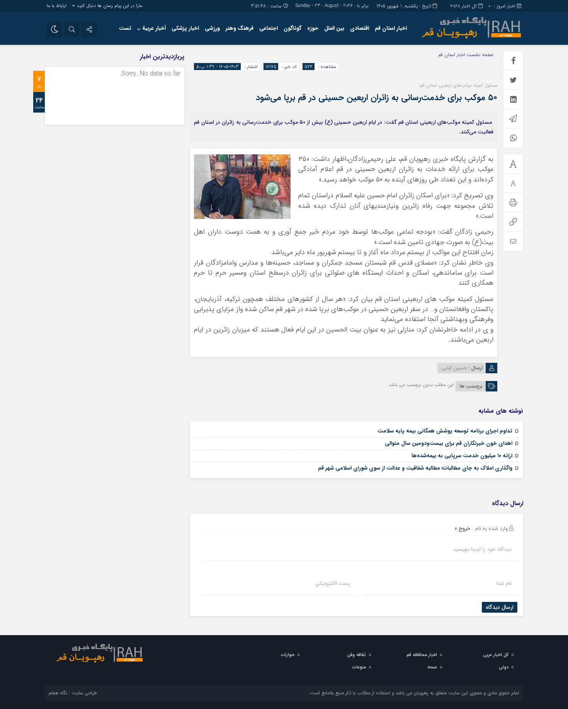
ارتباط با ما (56, 5)
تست (125, 28)
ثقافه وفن (356, 654)
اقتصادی (359, 28)
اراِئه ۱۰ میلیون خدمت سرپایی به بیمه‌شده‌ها (462, 455)
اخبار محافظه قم (421, 654)
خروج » (463, 528)
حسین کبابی (454, 368)
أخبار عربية (154, 28)
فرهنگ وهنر (239, 28)
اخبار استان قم (391, 28)
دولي (503, 667)
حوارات (287, 654)
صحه (432, 667)
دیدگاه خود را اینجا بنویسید (482, 549)
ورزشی (212, 28)
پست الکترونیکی (332, 583)
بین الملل (334, 28)
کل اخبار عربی (495, 654)
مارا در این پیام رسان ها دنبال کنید (109, 5)
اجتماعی (268, 28)
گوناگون (292, 28)
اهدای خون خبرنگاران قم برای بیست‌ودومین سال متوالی (448, 443)
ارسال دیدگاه (500, 607)
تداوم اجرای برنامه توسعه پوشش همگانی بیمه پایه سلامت (445, 431)
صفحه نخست (479, 54)
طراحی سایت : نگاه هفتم (73, 693)
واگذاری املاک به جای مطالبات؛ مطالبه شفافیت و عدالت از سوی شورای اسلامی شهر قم (415, 468)
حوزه (312, 28)
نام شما (504, 583)
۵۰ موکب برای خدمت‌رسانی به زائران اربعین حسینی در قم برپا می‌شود (376, 97)
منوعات (359, 667)
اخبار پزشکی (185, 28)
